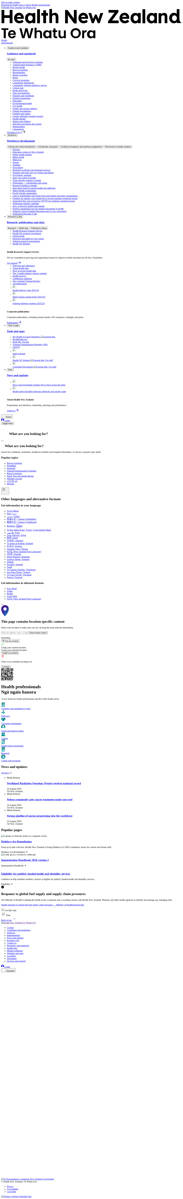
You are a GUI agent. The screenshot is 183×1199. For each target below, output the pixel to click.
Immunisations (13, 935)
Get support (12, 263)
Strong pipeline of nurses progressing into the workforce (39, 815)
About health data (21, 268)
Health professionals (41, 5)
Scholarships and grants (48, 147)
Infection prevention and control (27, 124)
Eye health (17, 106)
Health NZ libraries (21, 244)
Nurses (16, 162)
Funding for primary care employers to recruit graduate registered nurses (45, 198)
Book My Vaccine (21, 342)
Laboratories (18, 129)
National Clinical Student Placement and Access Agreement (39, 211)
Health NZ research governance (27, 233)
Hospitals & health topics (12, 5)
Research (12, 228)
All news (5, 773)
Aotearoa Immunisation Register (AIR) (30, 344)
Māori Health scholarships (24, 190)
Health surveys (19, 276)
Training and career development (21, 147)
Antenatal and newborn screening (28, 62)
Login (7, 420)
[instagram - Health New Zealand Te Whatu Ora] (3, 979)
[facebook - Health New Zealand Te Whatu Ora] (3, 975)
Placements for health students (118, 147)
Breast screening (20, 75)
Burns (15, 77)
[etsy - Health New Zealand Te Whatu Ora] (91, 1164)
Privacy (10, 1186)
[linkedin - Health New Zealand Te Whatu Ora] (3, 983)
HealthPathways (20, 339)
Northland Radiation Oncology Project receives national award (44, 783)
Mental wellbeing (15, 951)
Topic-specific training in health (27, 180)
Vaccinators (18, 167)
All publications (20, 284)
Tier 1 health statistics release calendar (30, 273)
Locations (11, 956)
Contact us (11, 943)
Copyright (11, 1191)
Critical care (18, 88)
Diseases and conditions (23, 95)
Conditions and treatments (18, 930)
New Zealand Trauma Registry (26, 281)
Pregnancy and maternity (18, 945)
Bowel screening (20, 70)
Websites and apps (15, 953)
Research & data (15, 217)
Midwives (17, 160)
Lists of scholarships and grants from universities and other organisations (45, 196)
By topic (11, 59)
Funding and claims (21, 113)
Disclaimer (12, 958)
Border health (19, 67)
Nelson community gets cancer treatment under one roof (39, 799)
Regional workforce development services (31, 170)
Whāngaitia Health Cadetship (26, 203)
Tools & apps (13, 325)
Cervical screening (21, 80)
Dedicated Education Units (25, 214)
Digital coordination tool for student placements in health (38, 209)
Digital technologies (22, 98)
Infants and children (21, 121)
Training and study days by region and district (33, 172)
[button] (5, 915)
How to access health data (24, 271)
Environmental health (22, 103)
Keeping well (13, 940)
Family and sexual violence (25, 108)
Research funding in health (25, 185)
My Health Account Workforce (27, 337)
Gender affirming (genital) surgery (28, 116)
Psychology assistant (22, 175)
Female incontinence (22, 111)
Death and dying (20, 90)
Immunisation (19, 126)
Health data (23, 228)
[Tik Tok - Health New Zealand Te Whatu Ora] (3, 1172)
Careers (28, 5)
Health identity (19, 119)
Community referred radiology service (30, 85)
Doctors (16, 149)
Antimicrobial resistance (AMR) (27, 65)
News (10, 370)
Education (17, 101)
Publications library (39, 228)
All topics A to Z (14, 132)
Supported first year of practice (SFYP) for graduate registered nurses (44, 201)
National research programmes (26, 241)
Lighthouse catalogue (22, 278)
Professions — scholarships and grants (30, 183)
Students (16, 165)
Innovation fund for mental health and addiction (34, 188)
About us (11, 410)
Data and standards (21, 93)
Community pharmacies (23, 83)
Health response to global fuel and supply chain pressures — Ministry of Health (42, 905)
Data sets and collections (24, 265)
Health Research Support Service (27, 231)
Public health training (22, 154)
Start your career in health (24, 178)
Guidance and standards (18, 48)
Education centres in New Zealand (28, 152)
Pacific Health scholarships (25, 193)
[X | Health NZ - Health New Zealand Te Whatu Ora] (3, 1176)
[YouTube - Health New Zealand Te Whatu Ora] (3, 1168)
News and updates (15, 938)
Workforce (12, 135)
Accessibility (12, 1189)
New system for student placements (28, 206)
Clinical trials (18, 236)
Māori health (18, 157)
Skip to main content (10, 2)
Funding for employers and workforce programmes (81, 147)
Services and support (16, 961)
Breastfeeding (19, 72)
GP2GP (16, 347)
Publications (12, 322)
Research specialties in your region (28, 238)
